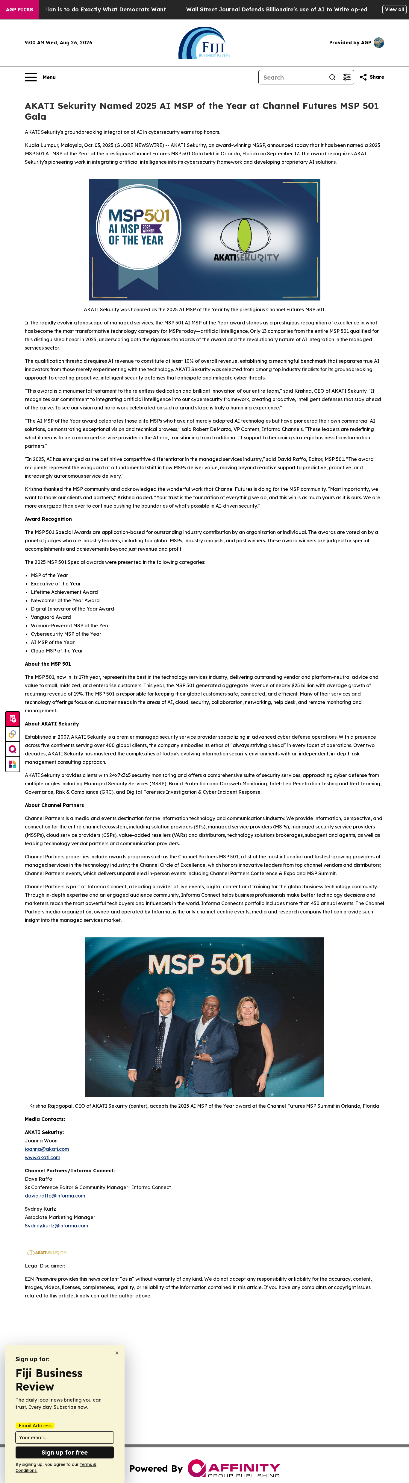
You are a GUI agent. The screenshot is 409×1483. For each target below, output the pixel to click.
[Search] (332, 77)
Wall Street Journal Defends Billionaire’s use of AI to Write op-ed (276, 9)
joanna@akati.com (47, 1149)
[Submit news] (12, 719)
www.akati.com (42, 1157)
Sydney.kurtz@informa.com (56, 1226)
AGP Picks (19, 10)
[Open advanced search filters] (347, 77)
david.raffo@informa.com (55, 1196)
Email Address (35, 1426)
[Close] (117, 1353)
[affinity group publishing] (12, 749)
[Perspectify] (12, 734)
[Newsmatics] (12, 764)
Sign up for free (65, 1452)
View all (394, 9)
